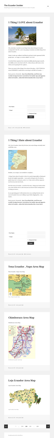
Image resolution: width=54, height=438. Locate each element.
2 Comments (28, 254)
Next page (48, 426)
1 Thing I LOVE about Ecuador (25, 22)
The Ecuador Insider (13, 5)
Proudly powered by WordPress (15, 435)
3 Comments (27, 127)
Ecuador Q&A (19, 127)
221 (30, 426)
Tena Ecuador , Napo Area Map (26, 266)
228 (37, 426)
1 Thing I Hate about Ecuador (25, 140)
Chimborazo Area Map (21, 317)
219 (22, 426)
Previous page (6, 426)
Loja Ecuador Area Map (21, 380)
